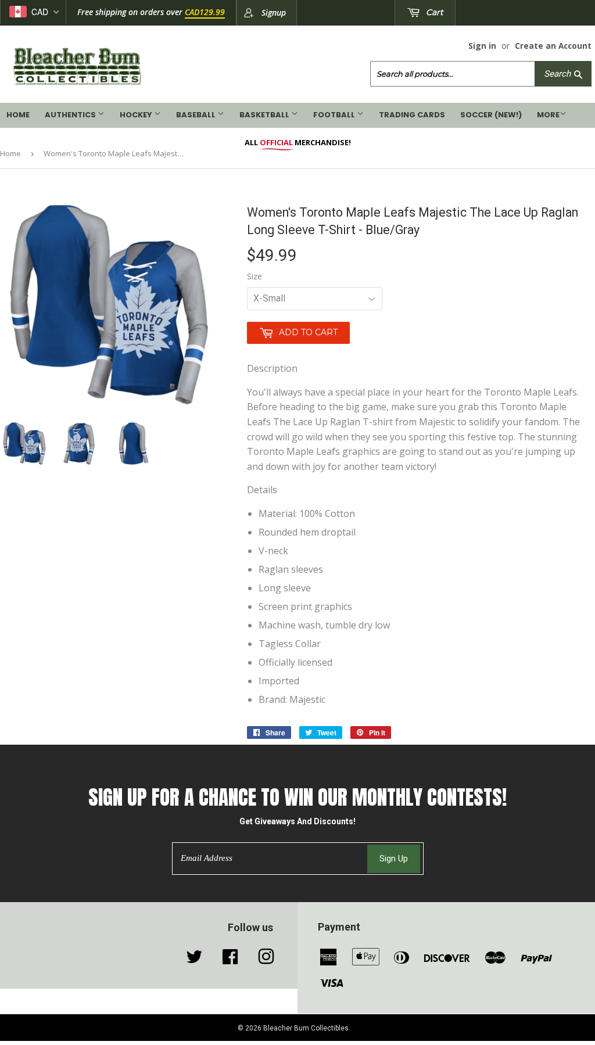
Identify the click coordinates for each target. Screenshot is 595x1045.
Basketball (265, 114)
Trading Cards (412, 114)
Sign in (482, 45)
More (548, 114)
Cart (433, 12)
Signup (273, 12)
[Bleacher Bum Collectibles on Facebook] (230, 959)
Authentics (71, 114)
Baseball (196, 114)
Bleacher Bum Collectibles (306, 1028)
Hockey (137, 114)
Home (18, 114)
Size (254, 276)
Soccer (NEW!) (491, 114)
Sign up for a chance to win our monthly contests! (297, 797)
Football (335, 114)
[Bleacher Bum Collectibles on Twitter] (194, 959)
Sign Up (393, 858)
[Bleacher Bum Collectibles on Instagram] (266, 959)
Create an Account (553, 45)
